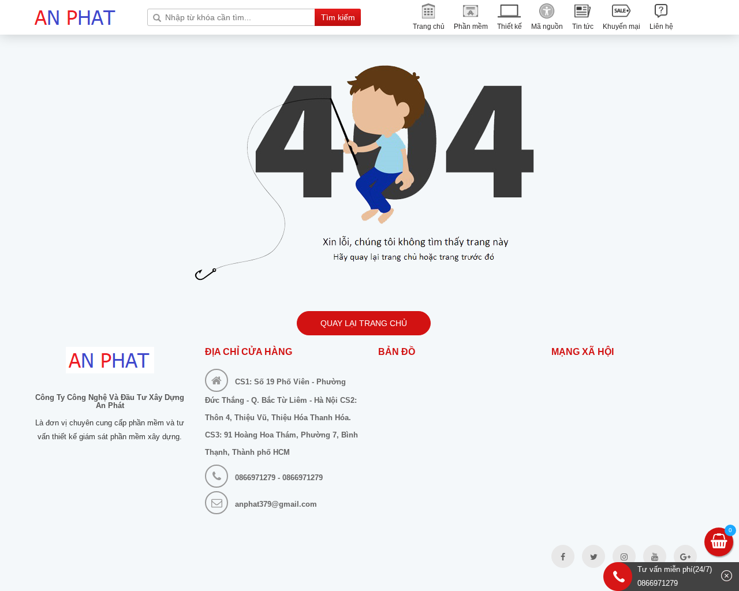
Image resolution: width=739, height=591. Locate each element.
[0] (719, 543)
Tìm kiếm (338, 17)
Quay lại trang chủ (363, 323)
